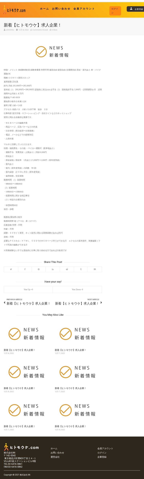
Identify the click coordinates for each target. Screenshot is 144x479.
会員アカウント (84, 8)
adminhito (10, 30)
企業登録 (101, 457)
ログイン (115, 11)
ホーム (44, 8)
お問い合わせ (61, 8)
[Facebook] (25, 269)
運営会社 (55, 457)
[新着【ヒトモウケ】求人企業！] (27, 334)
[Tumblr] (80, 269)
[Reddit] (67, 269)
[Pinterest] (39, 269)
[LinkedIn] (53, 269)
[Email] (94, 269)
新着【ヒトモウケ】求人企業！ (19, 350)
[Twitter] (11, 269)
